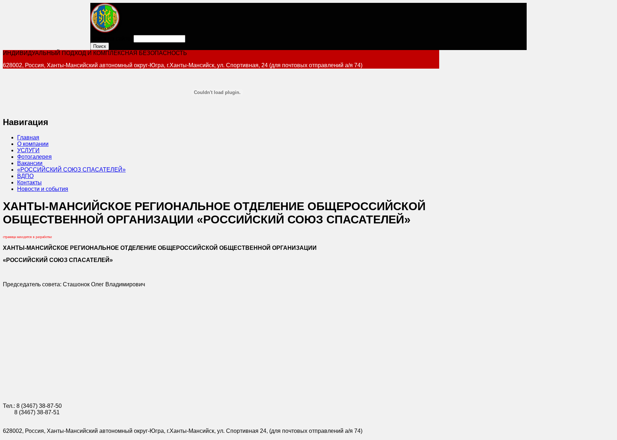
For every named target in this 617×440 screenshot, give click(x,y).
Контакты (29, 182)
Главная (28, 137)
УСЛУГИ (28, 150)
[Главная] (106, 33)
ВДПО (25, 176)
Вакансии (29, 163)
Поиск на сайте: (112, 38)
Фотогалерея (34, 157)
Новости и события (42, 189)
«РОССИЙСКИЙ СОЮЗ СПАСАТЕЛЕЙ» (71, 170)
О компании (33, 144)
